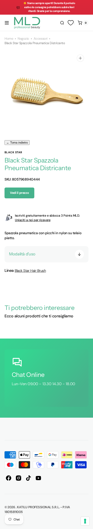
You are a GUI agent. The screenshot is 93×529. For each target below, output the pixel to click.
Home (9, 39)
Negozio (23, 39)
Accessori (40, 39)
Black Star (13, 152)
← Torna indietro (17, 142)
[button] (7, 23)
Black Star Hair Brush (30, 270)
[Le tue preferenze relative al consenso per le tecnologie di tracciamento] (85, 521)
